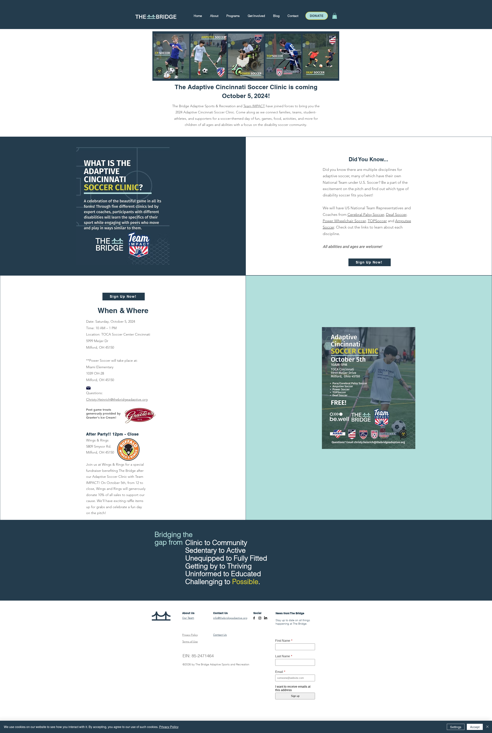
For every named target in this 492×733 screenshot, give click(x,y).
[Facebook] (254, 618)
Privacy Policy (169, 727)
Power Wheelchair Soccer (344, 221)
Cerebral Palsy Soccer (365, 214)
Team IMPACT (254, 106)
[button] (214, 16)
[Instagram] (260, 618)
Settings (455, 727)
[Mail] (88, 388)
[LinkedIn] (266, 618)
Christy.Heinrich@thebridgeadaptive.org (117, 399)
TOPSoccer (377, 221)
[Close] (487, 727)
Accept (475, 727)
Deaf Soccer (396, 214)
